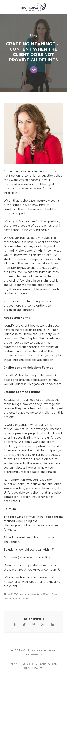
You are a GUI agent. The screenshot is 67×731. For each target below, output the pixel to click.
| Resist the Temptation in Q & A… (33, 665)
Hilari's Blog (50, 594)
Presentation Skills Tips (17, 598)
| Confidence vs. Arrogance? (36, 652)
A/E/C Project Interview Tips (25, 594)
